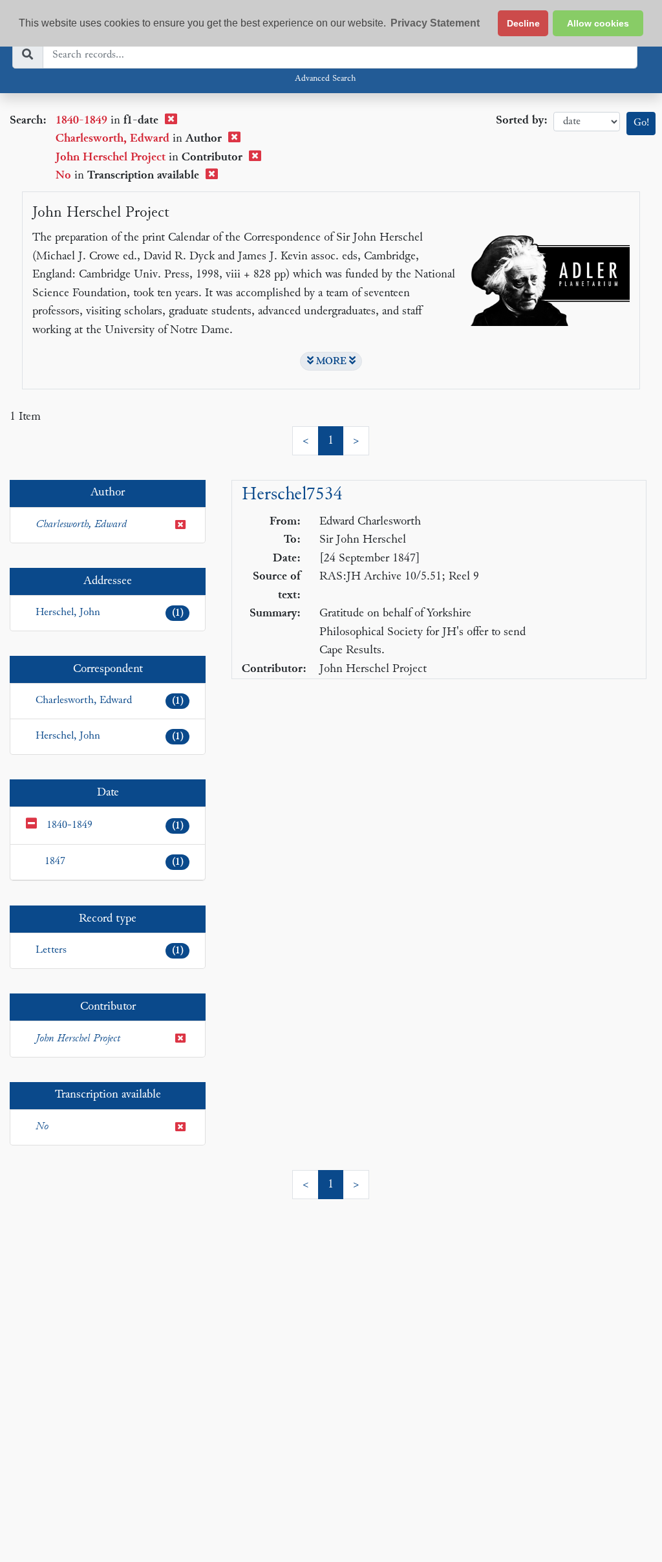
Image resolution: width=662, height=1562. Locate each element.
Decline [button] (523, 23)
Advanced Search (325, 78)
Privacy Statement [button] (435, 22)
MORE (331, 361)
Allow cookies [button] (598, 23)
